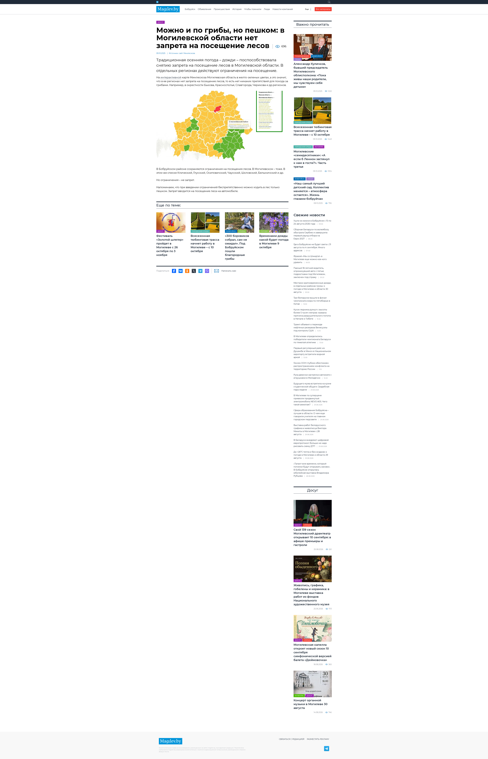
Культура (299, 696)
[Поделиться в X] (194, 271)
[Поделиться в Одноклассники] (187, 271)
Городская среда (200, 231)
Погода (264, 231)
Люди (267, 9)
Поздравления (302, 56)
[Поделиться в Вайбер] (207, 271)
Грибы (242, 231)
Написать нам (228, 271)
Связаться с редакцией (291, 739)
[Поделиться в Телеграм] (200, 271)
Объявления (204, 9)
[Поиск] (329, 2)
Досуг (160, 22)
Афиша (307, 525)
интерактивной (171, 77)
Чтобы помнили (252, 9)
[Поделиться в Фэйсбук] (174, 271)
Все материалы (323, 9)
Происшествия (222, 9)
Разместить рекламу (318, 739)
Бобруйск (190, 9)
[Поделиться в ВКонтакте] (181, 271)
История (237, 9)
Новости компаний (282, 9)
